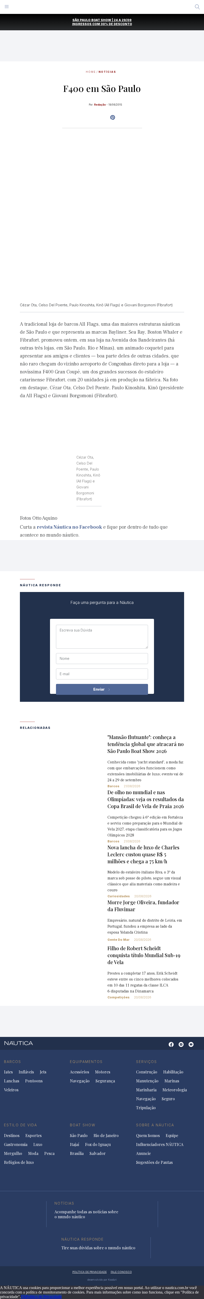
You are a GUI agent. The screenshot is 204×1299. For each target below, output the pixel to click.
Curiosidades (118, 896)
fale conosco (121, 1271)
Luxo (37, 1144)
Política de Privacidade (44, 1297)
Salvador (98, 1153)
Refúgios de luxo (19, 1162)
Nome (64, 659)
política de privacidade (89, 1271)
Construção (146, 1071)
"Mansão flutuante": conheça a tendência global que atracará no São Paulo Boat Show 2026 (145, 744)
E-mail (64, 674)
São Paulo (79, 1135)
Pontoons (34, 1080)
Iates (8, 1071)
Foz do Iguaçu (98, 1144)
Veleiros (11, 1089)
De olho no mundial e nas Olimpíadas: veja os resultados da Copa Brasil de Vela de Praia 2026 (145, 799)
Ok (23, 1297)
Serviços (146, 1062)
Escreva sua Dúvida (76, 630)
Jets (43, 1071)
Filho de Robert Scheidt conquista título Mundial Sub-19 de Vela (143, 955)
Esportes (33, 1135)
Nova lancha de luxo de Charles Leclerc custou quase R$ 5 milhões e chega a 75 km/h (143, 854)
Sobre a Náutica (155, 1125)
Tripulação (146, 1107)
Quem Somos (148, 1135)
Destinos (11, 1135)
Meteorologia (174, 1089)
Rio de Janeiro (106, 1135)
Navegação (80, 1080)
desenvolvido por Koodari (102, 1279)
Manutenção (147, 1080)
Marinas (171, 1080)
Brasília (77, 1153)
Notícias (107, 71)
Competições (118, 997)
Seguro (168, 1098)
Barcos (113, 786)
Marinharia (146, 1089)
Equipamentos (86, 1062)
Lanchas (11, 1080)
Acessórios (79, 1071)
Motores (102, 1071)
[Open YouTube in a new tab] (112, 117)
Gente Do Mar (118, 940)
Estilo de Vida (20, 1125)
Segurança (105, 1080)
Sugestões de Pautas (154, 1162)
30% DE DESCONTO (116, 24)
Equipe (172, 1135)
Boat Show (83, 1125)
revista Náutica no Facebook (69, 527)
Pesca (49, 1153)
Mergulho (13, 1153)
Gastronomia (15, 1144)
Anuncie (143, 1153)
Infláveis (26, 1071)
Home (91, 71)
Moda (33, 1153)
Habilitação (173, 1071)
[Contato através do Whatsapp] (163, 1047)
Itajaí (74, 1144)
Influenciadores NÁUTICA (159, 1144)
